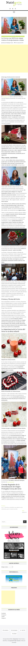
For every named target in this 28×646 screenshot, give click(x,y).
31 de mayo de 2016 (19, 42)
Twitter (3, 616)
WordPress (5, 640)
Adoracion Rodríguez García (7, 42)
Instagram (3, 615)
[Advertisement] (14, 59)
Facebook (3, 613)
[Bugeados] (14, 543)
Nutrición (18, 36)
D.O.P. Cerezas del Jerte (6, 36)
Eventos (13, 36)
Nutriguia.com (6, 96)
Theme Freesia (21, 638)
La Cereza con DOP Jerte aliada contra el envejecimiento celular (12, 39)
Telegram (3, 618)
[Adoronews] (14, 531)
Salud (23, 36)
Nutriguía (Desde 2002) (7, 638)
